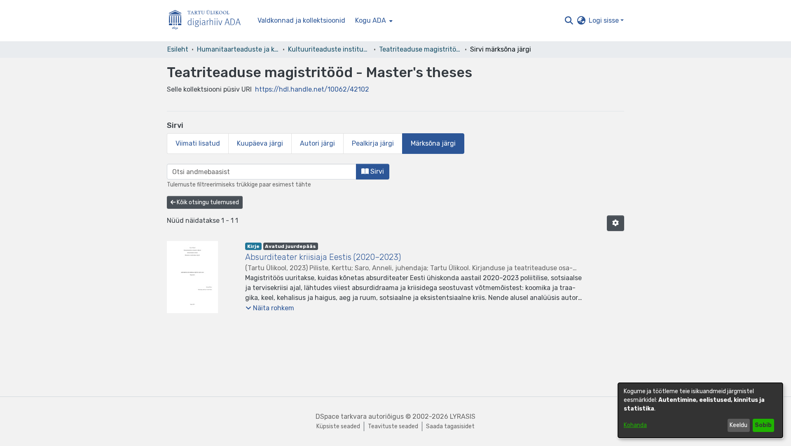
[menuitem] (373, 20)
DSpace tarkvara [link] (341, 416)
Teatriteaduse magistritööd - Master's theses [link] (420, 49)
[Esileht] (208, 21)
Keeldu (738, 425)
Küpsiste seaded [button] (338, 426)
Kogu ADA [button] (370, 20)
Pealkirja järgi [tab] (373, 143)
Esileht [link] (177, 49)
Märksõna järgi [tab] (433, 143)
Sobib (763, 425)
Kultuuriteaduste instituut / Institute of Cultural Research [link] (329, 49)
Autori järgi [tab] (317, 143)
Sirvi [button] (376, 171)
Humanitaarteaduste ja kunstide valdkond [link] (238, 49)
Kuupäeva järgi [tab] (260, 143)
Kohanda (635, 425)
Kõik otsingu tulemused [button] (207, 202)
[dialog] (700, 410)
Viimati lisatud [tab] (198, 143)
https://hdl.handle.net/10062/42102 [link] (312, 89)
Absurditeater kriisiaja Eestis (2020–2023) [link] (323, 257)
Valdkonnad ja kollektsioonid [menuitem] (301, 20)
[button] (569, 21)
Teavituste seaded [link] (393, 426)
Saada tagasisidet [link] (450, 426)
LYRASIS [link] (462, 416)
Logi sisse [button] (604, 20)
